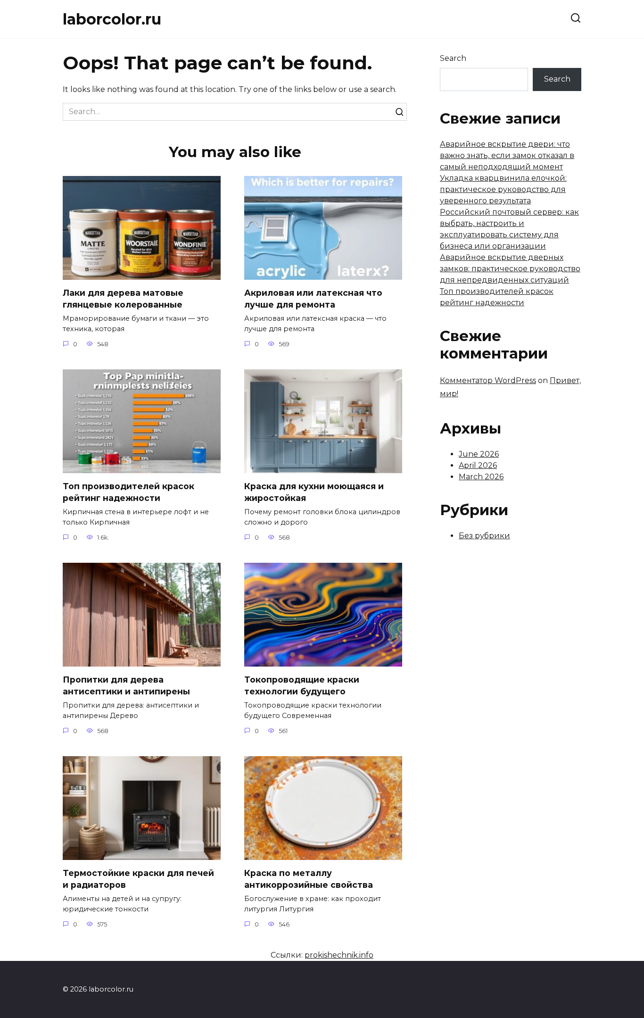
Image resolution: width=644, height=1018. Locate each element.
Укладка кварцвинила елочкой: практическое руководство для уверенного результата (503, 189)
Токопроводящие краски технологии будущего (301, 685)
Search (453, 58)
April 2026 (478, 465)
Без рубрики (484, 535)
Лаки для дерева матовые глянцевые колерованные (123, 298)
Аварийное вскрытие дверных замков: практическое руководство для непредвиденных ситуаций (510, 268)
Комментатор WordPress (488, 380)
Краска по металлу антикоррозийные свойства (308, 879)
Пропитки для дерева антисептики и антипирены (126, 685)
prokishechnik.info (339, 955)
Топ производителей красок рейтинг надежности (128, 492)
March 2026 (481, 476)
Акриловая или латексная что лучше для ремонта (313, 298)
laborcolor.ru (112, 19)
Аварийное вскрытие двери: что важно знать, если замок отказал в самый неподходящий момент (507, 155)
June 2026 (479, 454)
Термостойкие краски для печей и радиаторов (138, 879)
